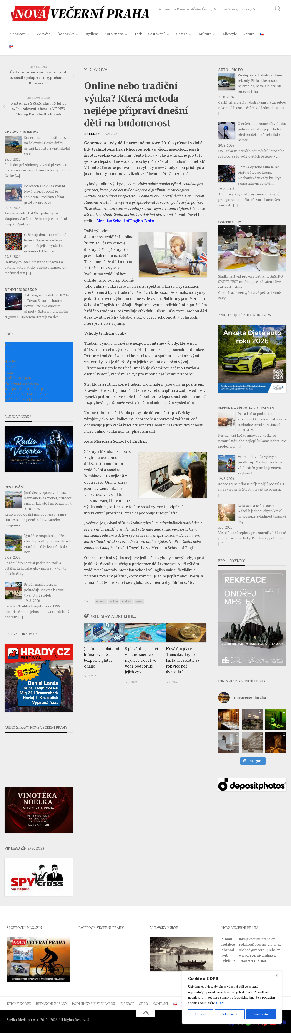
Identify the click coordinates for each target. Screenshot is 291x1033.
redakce (96, 134)
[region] (232, 997)
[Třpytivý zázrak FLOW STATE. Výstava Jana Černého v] (275, 719)
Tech (138, 34)
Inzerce (127, 1003)
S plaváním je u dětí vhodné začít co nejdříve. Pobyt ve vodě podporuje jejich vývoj (142, 660)
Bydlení (92, 34)
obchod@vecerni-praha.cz (259, 950)
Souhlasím (261, 1014)
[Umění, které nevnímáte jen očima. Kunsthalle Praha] (252, 719)
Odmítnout (230, 1014)
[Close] (277, 974)
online (114, 601)
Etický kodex (19, 1003)
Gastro (181, 34)
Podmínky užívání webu (93, 1003)
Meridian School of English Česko (125, 220)
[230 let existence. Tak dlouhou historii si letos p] (252, 742)
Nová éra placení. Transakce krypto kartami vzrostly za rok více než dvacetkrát (182, 660)
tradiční (126, 601)
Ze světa (43, 34)
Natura (248, 34)
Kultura (205, 34)
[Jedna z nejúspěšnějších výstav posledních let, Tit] (228, 719)
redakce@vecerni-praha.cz (260, 944)
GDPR (220, 1003)
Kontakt (160, 1003)
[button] (252, 618)
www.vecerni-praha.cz (257, 955)
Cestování (156, 34)
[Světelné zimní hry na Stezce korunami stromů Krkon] (275, 742)
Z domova (17, 34)
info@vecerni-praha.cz (257, 939)
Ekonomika (65, 34)
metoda (101, 601)
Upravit (200, 1014)
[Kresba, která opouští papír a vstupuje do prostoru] (228, 742)
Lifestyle (230, 34)
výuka (139, 601)
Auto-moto (113, 34)
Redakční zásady (51, 1003)
